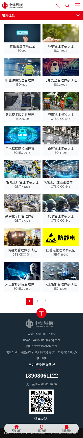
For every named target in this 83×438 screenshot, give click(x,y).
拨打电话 (41, 430)
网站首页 (16, 430)
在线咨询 (66, 430)
